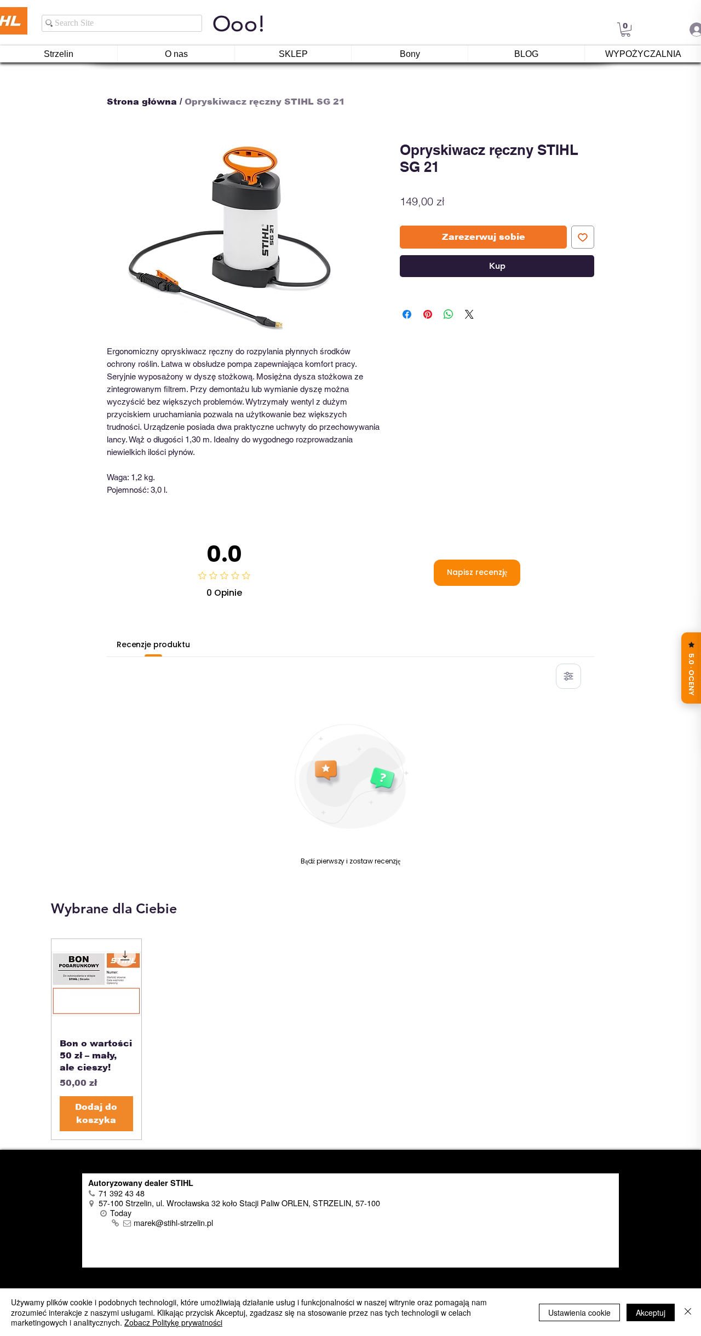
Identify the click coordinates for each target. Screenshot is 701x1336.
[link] (625, 29)
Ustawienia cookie (579, 1312)
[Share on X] (469, 314)
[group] (350, 1039)
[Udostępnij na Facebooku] (406, 314)
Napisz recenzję (477, 572)
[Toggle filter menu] (568, 676)
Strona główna (142, 101)
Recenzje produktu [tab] (153, 644)
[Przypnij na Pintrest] (427, 314)
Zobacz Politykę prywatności (173, 1322)
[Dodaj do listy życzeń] (582, 237)
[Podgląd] (96, 984)
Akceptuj (650, 1312)
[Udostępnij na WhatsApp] (448, 314)
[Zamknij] (687, 1312)
